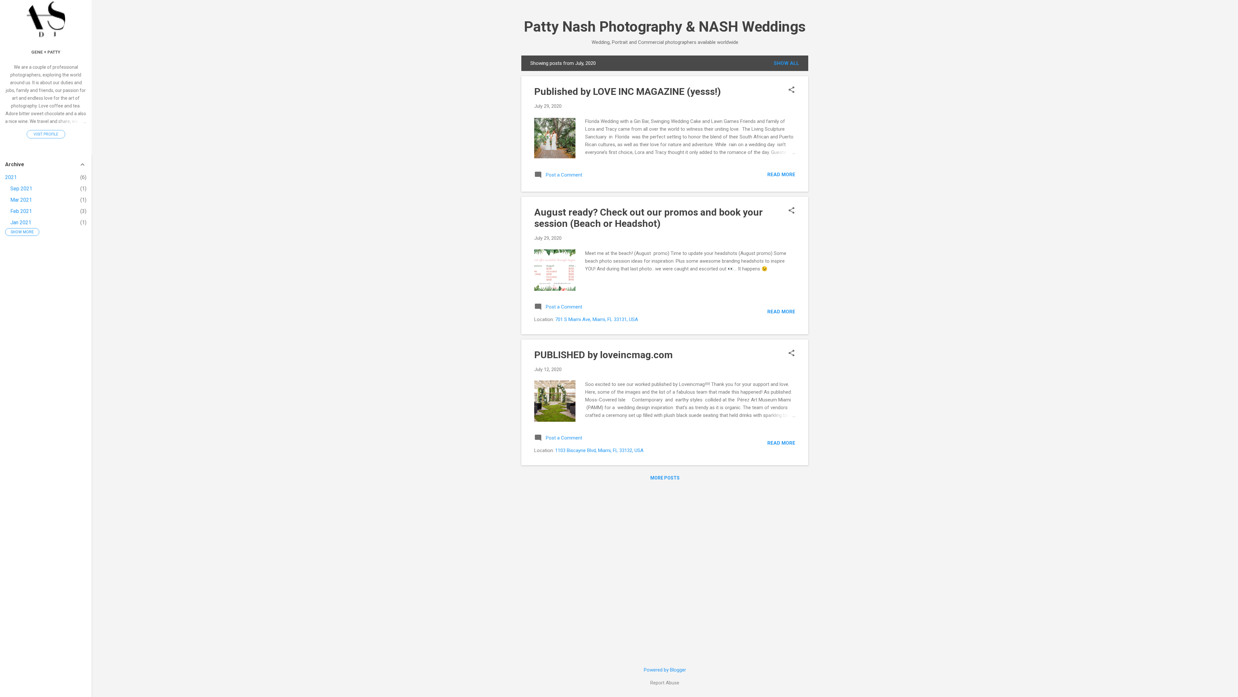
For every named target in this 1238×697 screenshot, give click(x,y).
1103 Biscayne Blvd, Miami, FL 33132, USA (599, 450)
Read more (781, 174)
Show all (786, 63)
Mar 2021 (21, 200)
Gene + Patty (45, 52)
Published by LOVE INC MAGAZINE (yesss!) (627, 91)
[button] (791, 90)
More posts (665, 477)
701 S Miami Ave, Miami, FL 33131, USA (596, 319)
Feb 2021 (21, 211)
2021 (11, 177)
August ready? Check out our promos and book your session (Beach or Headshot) (648, 218)
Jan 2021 (20, 222)
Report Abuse (664, 683)
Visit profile (46, 134)
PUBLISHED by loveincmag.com (603, 354)
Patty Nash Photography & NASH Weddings (665, 26)
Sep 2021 (21, 189)
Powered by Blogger (665, 670)
